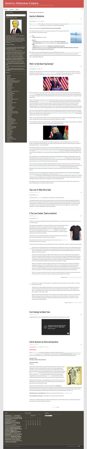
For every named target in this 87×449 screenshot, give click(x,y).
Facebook (40, 197)
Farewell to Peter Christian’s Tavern (17, 61)
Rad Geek (9, 135)
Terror (13, 438)
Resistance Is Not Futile (14, 435)
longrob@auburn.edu (67, 393)
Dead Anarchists (10, 98)
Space (6, 438)
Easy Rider (14, 49)
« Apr (26, 428)
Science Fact (8, 437)
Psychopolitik (9, 134)
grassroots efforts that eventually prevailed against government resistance (44, 166)
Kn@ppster (9, 116)
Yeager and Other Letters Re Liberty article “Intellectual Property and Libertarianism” (15, 69)
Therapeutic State (8, 440)
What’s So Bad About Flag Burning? (41, 63)
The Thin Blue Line (17, 440)
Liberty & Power (10, 124)
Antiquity (17, 415)
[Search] (24, 15)
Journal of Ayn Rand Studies (12, 111)
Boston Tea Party (10, 87)
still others (49, 375)
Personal (8, 434)
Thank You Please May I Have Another (13, 438)
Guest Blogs (10, 425)
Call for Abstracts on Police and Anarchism (43, 341)
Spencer (9, 438)
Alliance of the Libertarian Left (13, 82)
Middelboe (8, 431)
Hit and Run (9, 104)
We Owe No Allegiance (19, 54)
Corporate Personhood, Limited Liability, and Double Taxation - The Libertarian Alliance (15, 58)
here (13, 40)
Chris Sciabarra (10, 92)
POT (43, 21)
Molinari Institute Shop (11, 127)
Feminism (8, 423)
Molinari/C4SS (15, 431)
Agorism (8, 77)
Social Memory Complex (11, 138)
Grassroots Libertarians (11, 102)
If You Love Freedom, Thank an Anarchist (43, 213)
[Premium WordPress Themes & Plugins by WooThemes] (80, 446)
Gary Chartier (9, 100)
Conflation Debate (10, 421)
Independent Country (11, 107)
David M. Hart (9, 96)
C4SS (37, 21)
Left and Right (9, 430)
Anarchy (8, 416)
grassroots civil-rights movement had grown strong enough (47, 150)
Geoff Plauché (9, 101)
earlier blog (20, 41)
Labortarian (12, 427)
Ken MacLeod (9, 113)
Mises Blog (9, 125)
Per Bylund (9, 133)
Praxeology (19, 434)
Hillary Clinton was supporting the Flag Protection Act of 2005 (63, 113)
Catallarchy (9, 90)
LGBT (16, 430)
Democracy (8, 422)
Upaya (8, 140)
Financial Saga (13, 423)
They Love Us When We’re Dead (40, 189)
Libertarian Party (10, 121)
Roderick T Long (10, 54)
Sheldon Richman (10, 137)
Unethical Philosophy (10, 442)
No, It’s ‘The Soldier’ (77, 302)
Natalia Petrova (10, 128)
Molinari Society (34, 24)
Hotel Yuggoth (10, 105)
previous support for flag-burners (49, 73)
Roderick (31, 18)
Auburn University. (9, 36)
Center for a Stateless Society (13, 91)
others (39, 374)
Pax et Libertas (10, 132)
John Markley (9, 110)
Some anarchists (34, 372)
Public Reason (45, 347)
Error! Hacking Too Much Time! (39, 311)
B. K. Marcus (9, 86)
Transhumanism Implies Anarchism (74, 277)
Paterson (19, 432)
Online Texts (13, 433)
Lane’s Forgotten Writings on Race (17, 53)
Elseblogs (14, 422)
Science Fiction (16, 437)
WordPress (72, 446)
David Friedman (10, 95)
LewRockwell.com (10, 118)
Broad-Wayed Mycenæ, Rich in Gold (15, 67)
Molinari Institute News (11, 126)
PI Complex (13, 434)
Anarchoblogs (9, 84)
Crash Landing (9, 94)
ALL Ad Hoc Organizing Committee (13, 80)
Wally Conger (9, 141)
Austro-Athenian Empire (22, 3)
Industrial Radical (10, 108)
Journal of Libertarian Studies (12, 112)
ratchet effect (51, 229)
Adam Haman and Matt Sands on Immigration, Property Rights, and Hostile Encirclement (15, 63)
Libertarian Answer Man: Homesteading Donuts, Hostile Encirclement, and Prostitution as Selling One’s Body (15, 48)
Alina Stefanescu (10, 79)
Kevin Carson (9, 115)
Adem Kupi (9, 75)
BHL (39, 21)
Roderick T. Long (10, 50)
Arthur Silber (9, 85)
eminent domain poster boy (43, 101)
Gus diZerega (9, 103)
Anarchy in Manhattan (36, 16)
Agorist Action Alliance (11, 78)
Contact (11, 9)
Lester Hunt (9, 117)
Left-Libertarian (16, 429)
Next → (58, 407)
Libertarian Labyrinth (11, 120)
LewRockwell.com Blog (11, 119)
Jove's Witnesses (16, 426)
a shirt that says (64, 240)
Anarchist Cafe (10, 83)
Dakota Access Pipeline (59, 158)
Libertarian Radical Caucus (12, 123)
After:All (8, 76)
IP (11, 426)
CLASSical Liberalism (11, 93)
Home (5, 9)
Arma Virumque (14, 417)
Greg (8, 61)
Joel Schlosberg (10, 109)
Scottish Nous (9, 136)
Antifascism (13, 415)
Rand (6, 435)
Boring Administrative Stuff (13, 417)
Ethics (18, 422)
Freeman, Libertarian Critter (12, 99)
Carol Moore (9, 88)
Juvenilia (7, 427)
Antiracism (8, 417)
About (17, 9)
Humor (14, 425)
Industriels (8, 426)
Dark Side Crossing (18, 50)
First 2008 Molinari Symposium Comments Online (15, 59)
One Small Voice (10, 130)
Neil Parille (9, 129)
